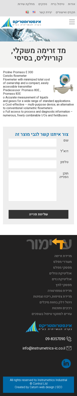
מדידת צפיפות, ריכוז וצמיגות (52, 296)
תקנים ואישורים (65, 12)
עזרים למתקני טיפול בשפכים (52, 313)
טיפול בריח (57, 4)
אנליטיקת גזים (62, 279)
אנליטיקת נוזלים (60, 273)
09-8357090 (55, 339)
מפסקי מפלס (62, 267)
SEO (59, 387)
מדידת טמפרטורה (60, 290)
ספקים (42, 4)
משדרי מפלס (62, 261)
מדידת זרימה (63, 256)
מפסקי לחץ (64, 284)
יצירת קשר (45, 12)
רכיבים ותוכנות (62, 308)
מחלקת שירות (26, 4)
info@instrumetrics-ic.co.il (44, 348)
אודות (71, 4)
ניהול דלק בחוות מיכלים (55, 302)
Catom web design (42, 387)
